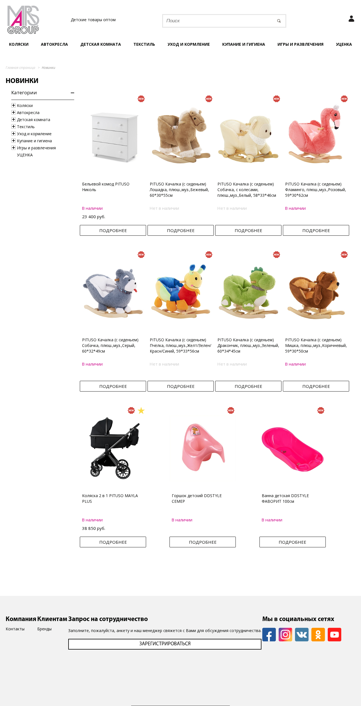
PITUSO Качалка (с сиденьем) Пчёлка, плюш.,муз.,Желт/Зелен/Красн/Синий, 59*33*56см (180, 345)
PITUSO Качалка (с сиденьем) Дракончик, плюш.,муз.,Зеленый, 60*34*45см (248, 345)
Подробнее (113, 230)
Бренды (44, 628)
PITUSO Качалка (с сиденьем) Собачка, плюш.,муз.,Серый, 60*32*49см (110, 345)
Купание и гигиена (243, 44)
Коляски (18, 44)
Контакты (15, 628)
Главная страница (20, 67)
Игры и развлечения (300, 44)
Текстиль (144, 44)
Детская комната (100, 44)
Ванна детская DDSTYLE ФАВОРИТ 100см (285, 498)
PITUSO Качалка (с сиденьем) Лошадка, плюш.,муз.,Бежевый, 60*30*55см (179, 189)
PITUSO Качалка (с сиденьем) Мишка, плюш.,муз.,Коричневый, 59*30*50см (316, 345)
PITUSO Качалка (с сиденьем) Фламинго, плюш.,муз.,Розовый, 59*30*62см (315, 189)
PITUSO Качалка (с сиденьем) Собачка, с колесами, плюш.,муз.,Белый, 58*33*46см (246, 189)
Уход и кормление (189, 44)
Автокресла (54, 44)
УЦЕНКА (344, 44)
